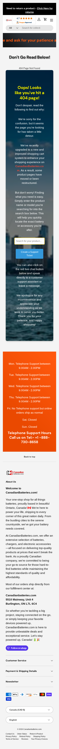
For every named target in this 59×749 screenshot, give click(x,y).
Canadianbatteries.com (32, 729)
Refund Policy (24, 736)
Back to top (29, 457)
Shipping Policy (39, 736)
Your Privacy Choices (39, 739)
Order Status (22, 734)
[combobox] (29, 28)
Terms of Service (12, 739)
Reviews (24, 739)
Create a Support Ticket (29, 254)
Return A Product (36, 734)
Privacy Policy (11, 736)
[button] (45, 19)
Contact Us (10, 734)
